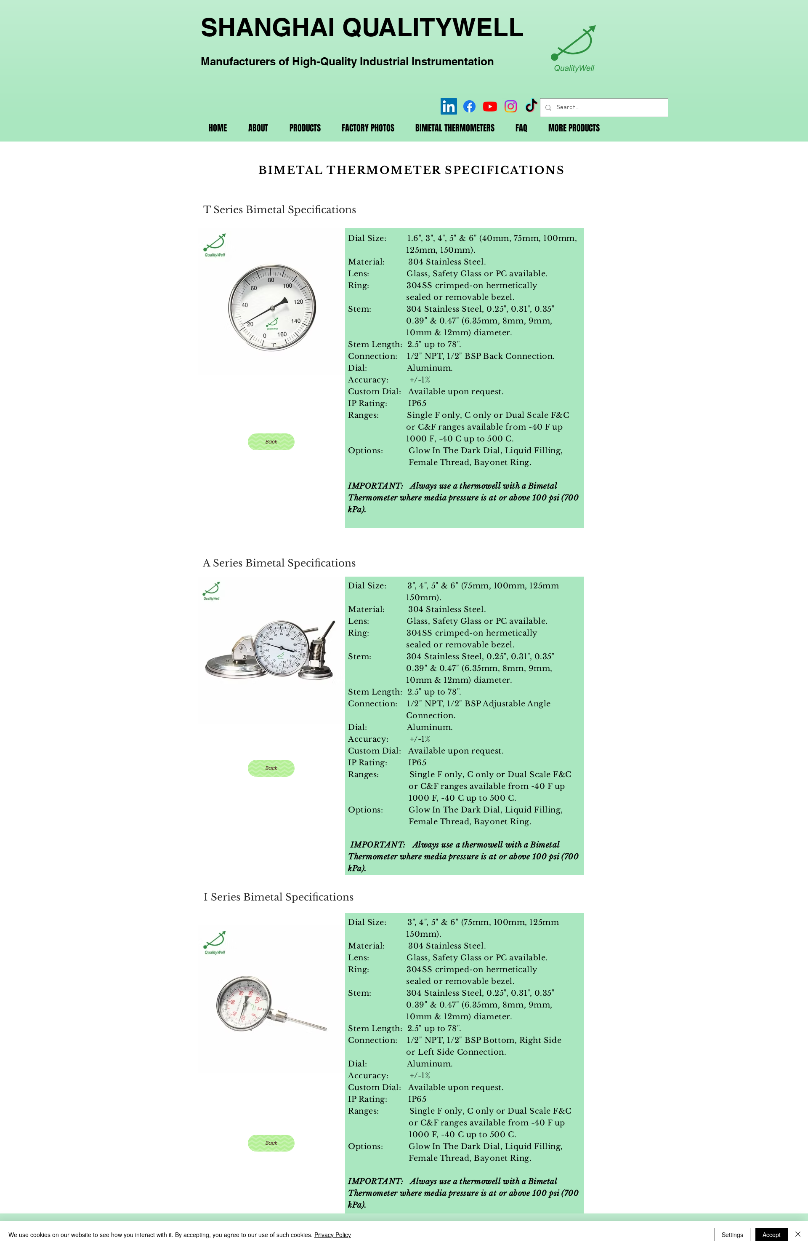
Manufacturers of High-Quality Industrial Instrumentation (347, 61)
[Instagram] (510, 106)
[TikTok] (531, 106)
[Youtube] (490, 106)
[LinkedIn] (449, 106)
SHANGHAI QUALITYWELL (362, 27)
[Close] (798, 1234)
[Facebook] (469, 106)
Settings (732, 1234)
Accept (772, 1234)
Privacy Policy (332, 1234)
